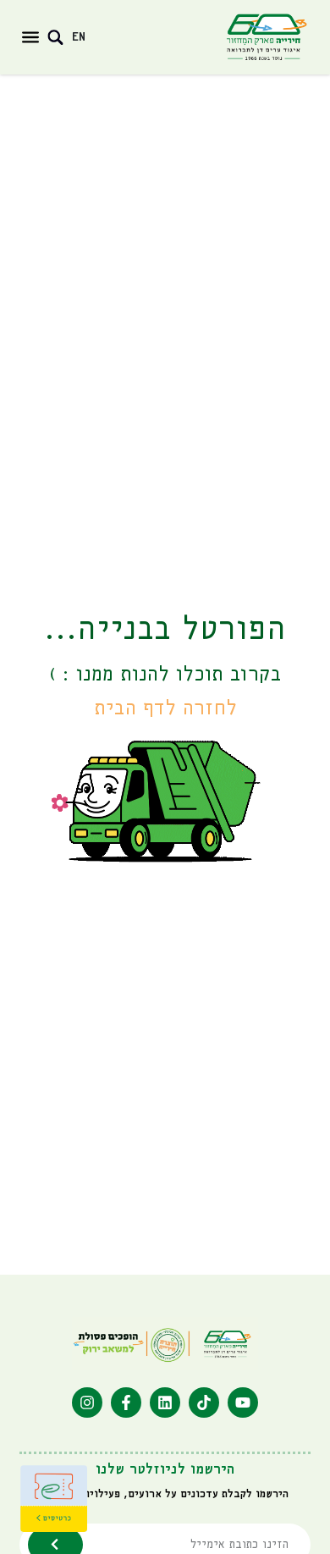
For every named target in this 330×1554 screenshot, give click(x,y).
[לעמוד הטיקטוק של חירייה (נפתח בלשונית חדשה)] (204, 1402)
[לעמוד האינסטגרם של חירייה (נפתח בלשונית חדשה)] (87, 1402)
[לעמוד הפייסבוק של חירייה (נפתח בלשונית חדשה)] (126, 1402)
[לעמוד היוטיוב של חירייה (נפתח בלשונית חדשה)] (243, 1402)
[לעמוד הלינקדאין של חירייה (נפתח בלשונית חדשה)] (165, 1402)
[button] (30, 37)
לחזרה (165, 709)
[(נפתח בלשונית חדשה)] (54, 1498)
